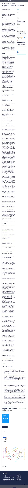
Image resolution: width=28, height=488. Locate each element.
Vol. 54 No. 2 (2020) (9, 3)
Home (3, 3)
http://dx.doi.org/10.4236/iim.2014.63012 (7, 68)
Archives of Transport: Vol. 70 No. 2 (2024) (14, 401)
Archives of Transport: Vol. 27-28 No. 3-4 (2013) (9, 376)
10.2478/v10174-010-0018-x (5, 411)
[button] (21, 51)
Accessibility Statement (19, 480)
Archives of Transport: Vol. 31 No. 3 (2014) (18, 378)
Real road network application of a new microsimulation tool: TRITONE (15, 375)
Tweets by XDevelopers (5, 466)
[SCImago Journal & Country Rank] (6, 431)
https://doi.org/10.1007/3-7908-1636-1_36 (7, 59)
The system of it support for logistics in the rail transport (14, 402)
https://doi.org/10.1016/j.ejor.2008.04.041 (7, 100)
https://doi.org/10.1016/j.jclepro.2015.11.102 (8, 293)
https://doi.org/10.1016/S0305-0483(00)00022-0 (7, 127)
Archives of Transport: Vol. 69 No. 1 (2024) (18, 390)
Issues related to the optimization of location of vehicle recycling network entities (9, 409)
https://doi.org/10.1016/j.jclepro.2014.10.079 (7, 110)
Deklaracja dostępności (19, 479)
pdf (18, 9)
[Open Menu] (2, 0)
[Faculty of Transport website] (9, 477)
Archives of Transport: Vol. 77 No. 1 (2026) (20, 398)
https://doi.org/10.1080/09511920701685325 (8, 209)
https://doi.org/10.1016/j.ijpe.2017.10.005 (7, 281)
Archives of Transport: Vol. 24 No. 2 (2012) (8, 388)
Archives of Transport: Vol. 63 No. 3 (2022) (10, 369)
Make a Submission (5, 426)
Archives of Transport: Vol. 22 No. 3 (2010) (15, 381)
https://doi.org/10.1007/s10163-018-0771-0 (7, 82)
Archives (5, 3)
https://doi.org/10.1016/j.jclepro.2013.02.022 (7, 123)
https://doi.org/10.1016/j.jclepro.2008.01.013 (7, 204)
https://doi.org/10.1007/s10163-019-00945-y (8, 158)
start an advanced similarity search (9, 406)
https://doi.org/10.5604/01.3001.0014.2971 (21, 33)
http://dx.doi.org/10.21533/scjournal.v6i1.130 (7, 73)
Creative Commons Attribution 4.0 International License (21, 27)
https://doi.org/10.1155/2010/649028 (6, 358)
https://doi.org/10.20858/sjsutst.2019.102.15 (7, 276)
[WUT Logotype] (18, 478)
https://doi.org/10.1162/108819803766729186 (8, 77)
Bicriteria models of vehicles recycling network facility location (18, 379)
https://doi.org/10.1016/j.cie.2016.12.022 (7, 243)
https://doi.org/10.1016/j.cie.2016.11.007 (7, 251)
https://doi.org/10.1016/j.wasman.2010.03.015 (7, 87)
